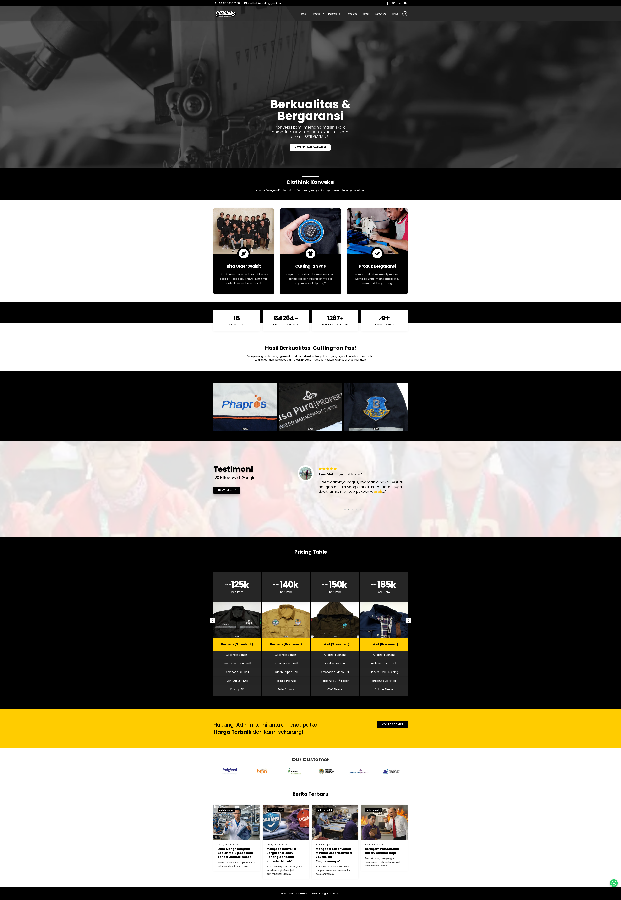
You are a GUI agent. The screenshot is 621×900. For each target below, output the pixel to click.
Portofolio (334, 13)
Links (395, 13)
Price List (352, 13)
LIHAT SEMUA (227, 490)
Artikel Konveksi (226, 810)
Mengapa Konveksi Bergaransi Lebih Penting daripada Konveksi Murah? (281, 855)
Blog (366, 13)
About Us (380, 13)
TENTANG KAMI (310, 147)
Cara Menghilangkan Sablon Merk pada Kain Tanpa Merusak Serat (235, 853)
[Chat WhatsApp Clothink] (614, 883)
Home (302, 13)
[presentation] (212, 620)
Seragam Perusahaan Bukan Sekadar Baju (382, 851)
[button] (345, 509)
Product (316, 13)
